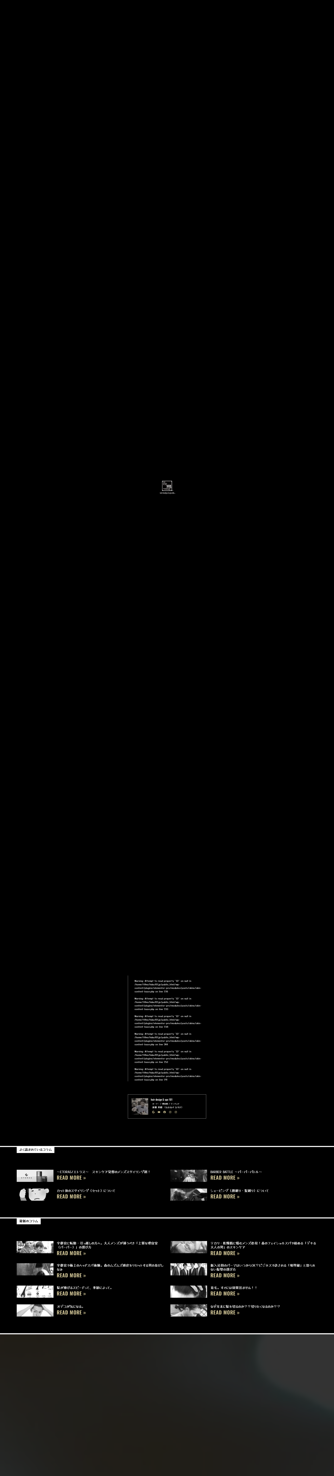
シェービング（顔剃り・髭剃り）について (239, 1190)
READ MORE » (71, 1177)
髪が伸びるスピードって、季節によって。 (85, 1287)
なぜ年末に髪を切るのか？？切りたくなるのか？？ (245, 1306)
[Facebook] (164, 1112)
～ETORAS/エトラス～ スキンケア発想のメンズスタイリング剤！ (104, 1171)
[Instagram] (170, 1112)
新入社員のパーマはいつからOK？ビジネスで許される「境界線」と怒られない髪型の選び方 (262, 1267)
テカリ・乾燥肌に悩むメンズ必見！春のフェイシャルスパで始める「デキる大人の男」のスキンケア (263, 1245)
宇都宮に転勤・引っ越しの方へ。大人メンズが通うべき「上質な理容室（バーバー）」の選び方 (107, 1245)
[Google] (153, 1112)
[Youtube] (158, 1112)
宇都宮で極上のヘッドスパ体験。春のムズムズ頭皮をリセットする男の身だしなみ (110, 1267)
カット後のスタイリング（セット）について (86, 1190)
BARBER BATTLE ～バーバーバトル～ (236, 1171)
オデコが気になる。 (71, 1306)
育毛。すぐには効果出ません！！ (234, 1287)
